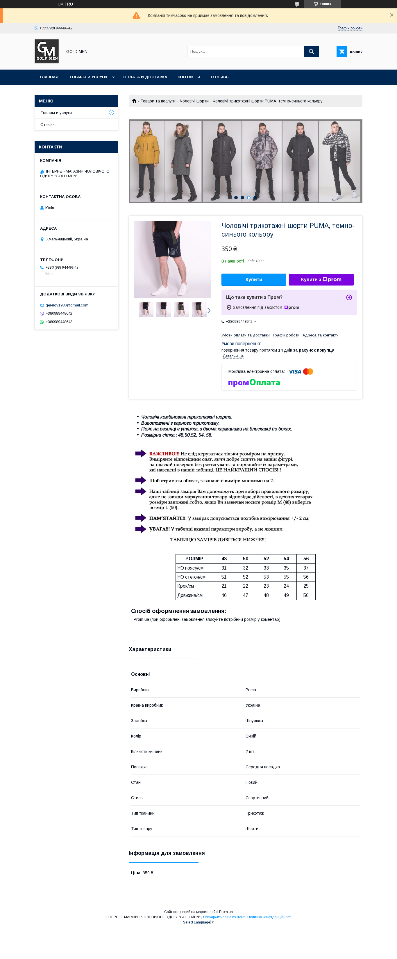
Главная (49, 77)
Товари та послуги (158, 101)
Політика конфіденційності (269, 917)
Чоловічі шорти (194, 101)
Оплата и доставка (145, 77)
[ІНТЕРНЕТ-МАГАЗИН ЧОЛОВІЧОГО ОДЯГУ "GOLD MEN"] (47, 62)
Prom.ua (226, 912)
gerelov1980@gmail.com (67, 305)
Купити (254, 279)
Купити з (311, 279)
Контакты (189, 77)
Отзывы (220, 77)
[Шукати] (311, 51)
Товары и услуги (88, 77)
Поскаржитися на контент (224, 917)
